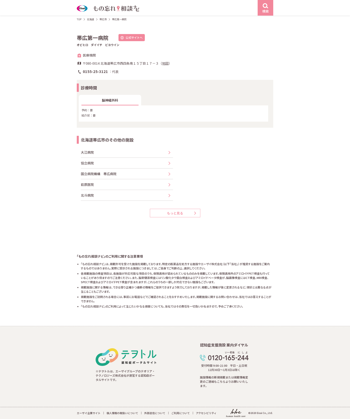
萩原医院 (87, 184)
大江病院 (87, 152)
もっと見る (175, 213)
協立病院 (87, 163)
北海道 (90, 19)
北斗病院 (87, 195)
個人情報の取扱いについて (122, 413)
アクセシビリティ (206, 413)
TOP (79, 19)
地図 (165, 63)
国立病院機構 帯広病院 (98, 173)
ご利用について (180, 413)
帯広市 (103, 19)
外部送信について (154, 413)
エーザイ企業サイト (88, 413)
